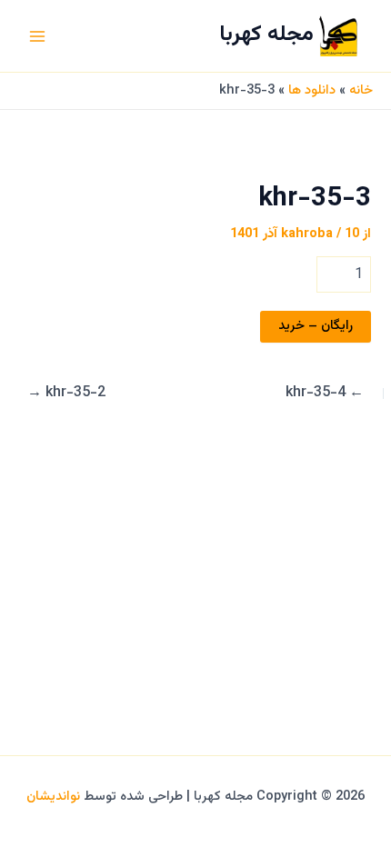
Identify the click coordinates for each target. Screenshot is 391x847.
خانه (361, 90)
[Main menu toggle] (37, 36)
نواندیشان (53, 796)
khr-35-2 (66, 393)
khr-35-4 (325, 393)
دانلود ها (312, 90)
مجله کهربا (266, 35)
